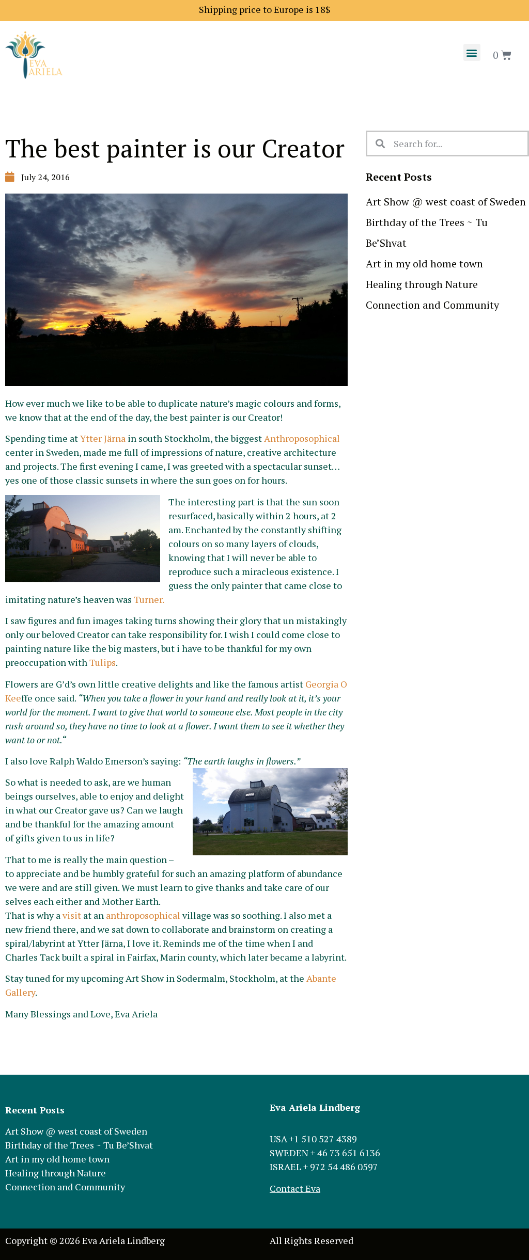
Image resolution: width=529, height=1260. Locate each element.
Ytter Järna (103, 438)
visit (72, 915)
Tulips (102, 662)
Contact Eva (295, 1188)
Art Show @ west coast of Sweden (446, 202)
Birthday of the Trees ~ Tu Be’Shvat (79, 1145)
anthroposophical (143, 915)
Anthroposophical (302, 438)
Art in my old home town (424, 263)
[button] (471, 52)
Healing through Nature (422, 284)
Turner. (149, 599)
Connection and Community (432, 305)
